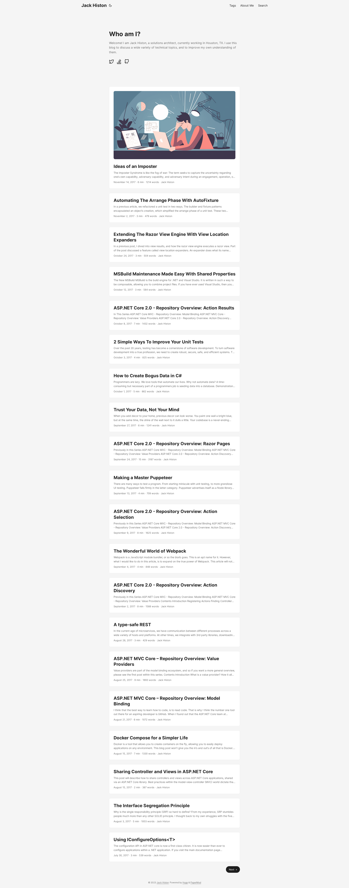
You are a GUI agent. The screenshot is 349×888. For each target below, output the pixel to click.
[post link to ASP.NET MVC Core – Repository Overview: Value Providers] (174, 668)
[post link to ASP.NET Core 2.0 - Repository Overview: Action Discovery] (174, 595)
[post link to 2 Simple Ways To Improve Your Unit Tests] (174, 349)
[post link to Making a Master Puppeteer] (174, 485)
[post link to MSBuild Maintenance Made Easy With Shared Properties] (174, 281)
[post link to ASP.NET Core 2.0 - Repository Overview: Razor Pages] (174, 451)
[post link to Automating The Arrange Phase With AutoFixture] (174, 207)
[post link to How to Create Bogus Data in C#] (174, 383)
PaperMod (195, 882)
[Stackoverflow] (119, 63)
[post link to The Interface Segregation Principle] (174, 813)
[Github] (126, 63)
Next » (233, 869)
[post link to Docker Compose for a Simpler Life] (174, 745)
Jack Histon (94, 5)
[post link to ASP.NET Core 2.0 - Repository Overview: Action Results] (174, 315)
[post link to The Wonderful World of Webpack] (174, 558)
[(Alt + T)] (110, 5)
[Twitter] (112, 63)
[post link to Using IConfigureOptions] (174, 847)
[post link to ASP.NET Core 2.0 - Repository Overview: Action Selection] (174, 521)
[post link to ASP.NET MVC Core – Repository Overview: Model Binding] (174, 708)
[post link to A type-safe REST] (174, 632)
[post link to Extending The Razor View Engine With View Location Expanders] (174, 244)
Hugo (185, 882)
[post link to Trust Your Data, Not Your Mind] (174, 417)
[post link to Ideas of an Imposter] (174, 137)
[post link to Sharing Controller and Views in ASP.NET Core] (174, 779)
